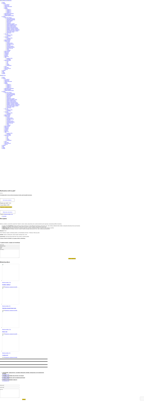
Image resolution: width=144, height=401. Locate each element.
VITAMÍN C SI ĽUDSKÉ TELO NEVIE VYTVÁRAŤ (13, 375)
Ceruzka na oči (5, 355)
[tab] (73, 216)
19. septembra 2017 (5, 376)
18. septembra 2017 (5, 374)
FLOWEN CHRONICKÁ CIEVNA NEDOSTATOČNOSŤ (13, 377)
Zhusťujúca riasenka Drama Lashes (9, 308)
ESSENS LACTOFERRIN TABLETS (9, 379)
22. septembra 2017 (5, 378)
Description (4, 216)
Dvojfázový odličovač (6, 284)
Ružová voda (4, 331)
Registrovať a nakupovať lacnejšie (11, 286)
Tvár (12, 214)
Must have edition (7, 214)
